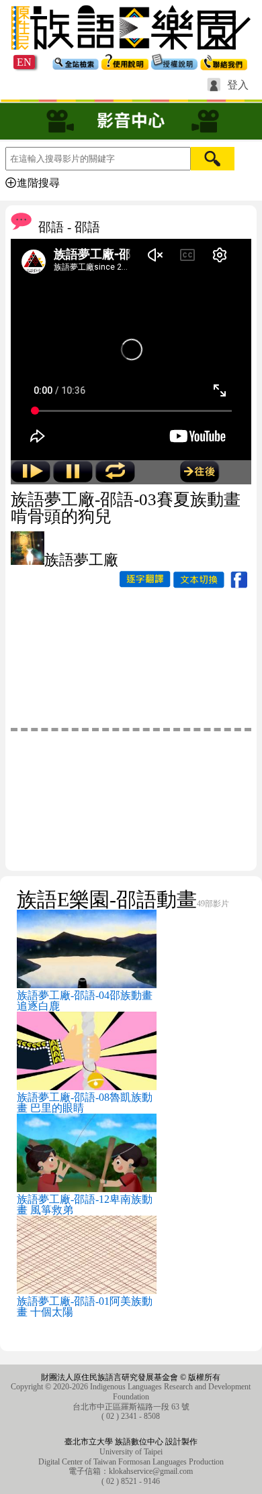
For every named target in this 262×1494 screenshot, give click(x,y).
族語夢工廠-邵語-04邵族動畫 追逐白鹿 (84, 1001)
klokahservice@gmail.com (151, 1471)
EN (24, 62)
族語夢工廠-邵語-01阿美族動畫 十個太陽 (84, 1306)
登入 (238, 85)
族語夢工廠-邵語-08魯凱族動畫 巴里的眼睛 (84, 1102)
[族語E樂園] (131, 51)
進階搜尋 (38, 183)
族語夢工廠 (81, 559)
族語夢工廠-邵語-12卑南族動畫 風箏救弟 (84, 1204)
